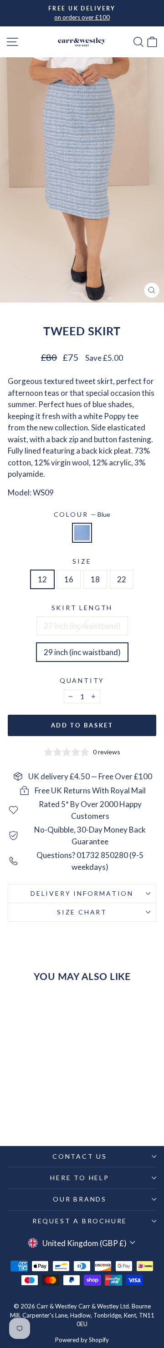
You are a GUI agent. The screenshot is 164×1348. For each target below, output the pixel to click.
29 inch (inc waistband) (82, 652)
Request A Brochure (79, 1221)
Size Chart (82, 912)
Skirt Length (82, 607)
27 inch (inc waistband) (82, 626)
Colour (82, 514)
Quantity (82, 680)
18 (95, 579)
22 (121, 579)
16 (68, 579)
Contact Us (79, 1156)
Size (81, 561)
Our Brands (80, 1199)
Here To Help (79, 1177)
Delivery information (82, 893)
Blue (82, 533)
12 (42, 579)
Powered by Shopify (82, 1339)
